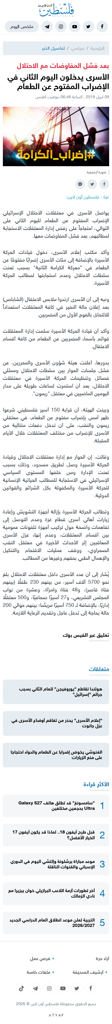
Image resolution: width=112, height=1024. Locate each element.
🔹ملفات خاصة (41, 972)
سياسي (77, 48)
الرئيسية (97, 48)
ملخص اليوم (22, 26)
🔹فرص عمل (43, 958)
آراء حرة (102, 958)
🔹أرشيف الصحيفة (91, 972)
